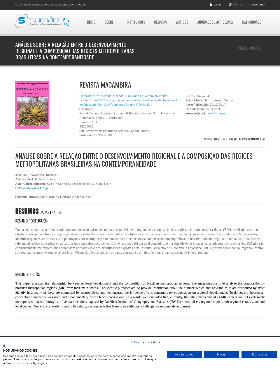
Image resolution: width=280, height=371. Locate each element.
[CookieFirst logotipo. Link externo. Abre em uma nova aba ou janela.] (5, 346)
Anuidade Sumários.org (215, 22)
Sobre (109, 22)
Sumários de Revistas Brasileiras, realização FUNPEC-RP (50, 4)
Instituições (135, 22)
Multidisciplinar (218, 113)
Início (91, 22)
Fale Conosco (251, 22)
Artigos (182, 22)
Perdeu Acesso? (249, 48)
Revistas (160, 22)
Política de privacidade (145, 342)
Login (217, 4)
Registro (259, 4)
